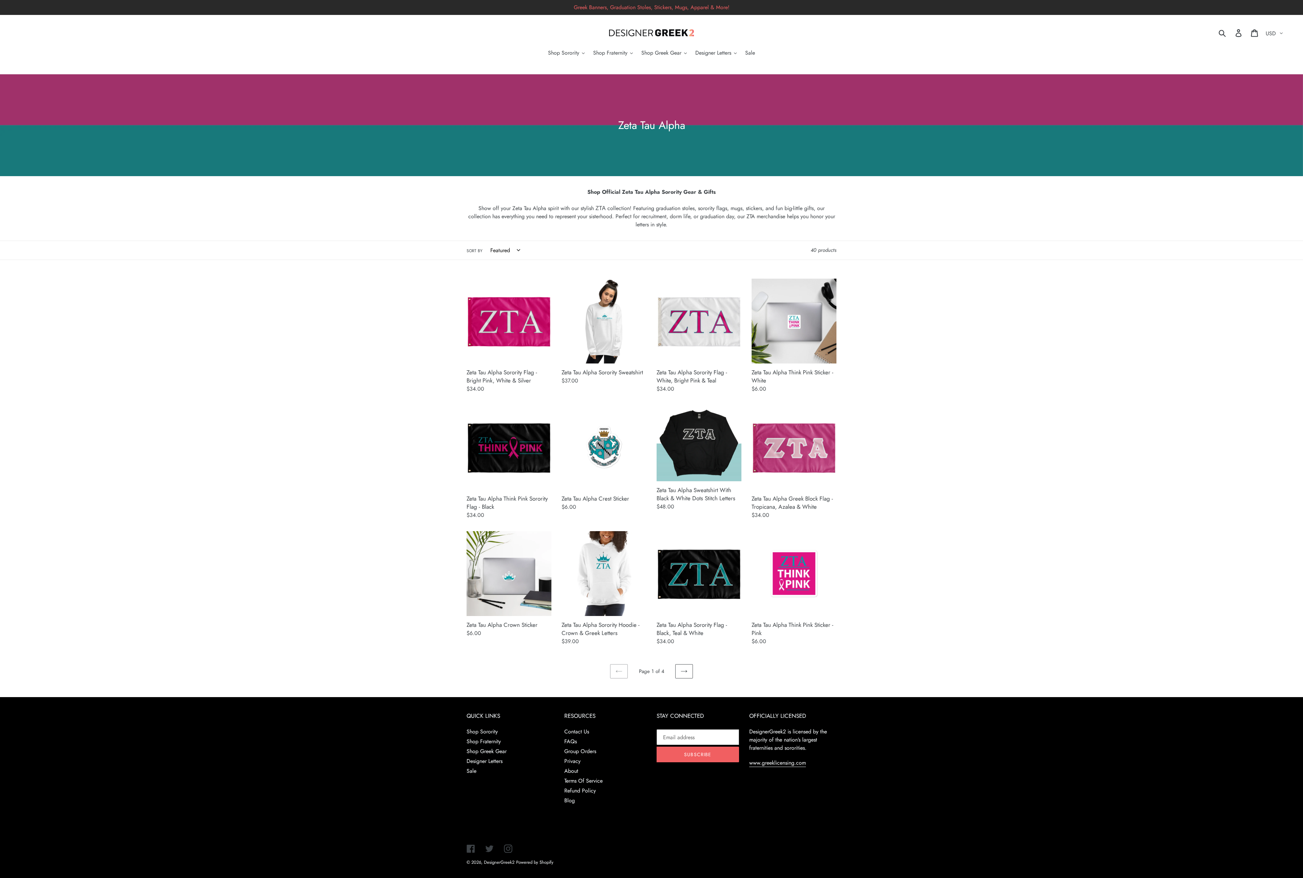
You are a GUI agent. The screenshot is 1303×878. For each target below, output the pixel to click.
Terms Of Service (583, 781)
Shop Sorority (482, 731)
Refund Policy (580, 791)
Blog (569, 800)
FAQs (570, 741)
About (571, 771)
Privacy (572, 761)
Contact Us (576, 731)
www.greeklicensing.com (777, 763)
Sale (471, 771)
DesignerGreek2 (499, 862)
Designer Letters (485, 761)
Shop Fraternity (484, 741)
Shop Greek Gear (487, 751)
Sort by (475, 251)
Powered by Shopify (534, 862)
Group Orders (580, 751)
